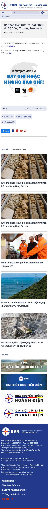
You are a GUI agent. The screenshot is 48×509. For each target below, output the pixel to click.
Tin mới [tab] (5, 149)
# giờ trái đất (7, 117)
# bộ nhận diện (8, 122)
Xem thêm (4, 355)
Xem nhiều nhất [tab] (19, 149)
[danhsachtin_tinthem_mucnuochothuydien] (24, 365)
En (45, 12)
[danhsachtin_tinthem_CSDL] (24, 413)
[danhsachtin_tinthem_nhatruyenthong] (24, 398)
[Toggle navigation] (3, 13)
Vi (42, 12)
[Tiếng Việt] (24, 5)
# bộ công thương (23, 117)
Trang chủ (5, 17)
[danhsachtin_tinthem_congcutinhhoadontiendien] (24, 382)
